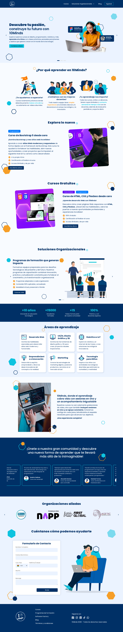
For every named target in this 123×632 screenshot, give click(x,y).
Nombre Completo (22, 547)
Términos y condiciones (44, 623)
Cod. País (19, 563)
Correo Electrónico (22, 555)
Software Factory (42, 616)
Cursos (37, 610)
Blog (37, 620)
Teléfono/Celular (34, 563)
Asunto (18, 571)
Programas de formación (44, 613)
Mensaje (18, 578)
